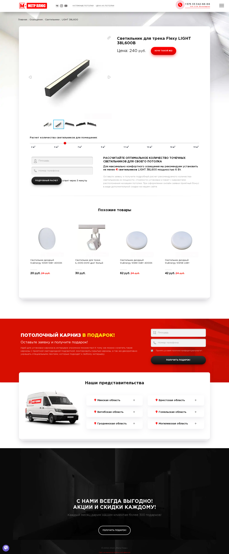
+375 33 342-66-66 (197, 4)
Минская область (108, 400)
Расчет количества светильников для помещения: (63, 138)
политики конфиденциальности (186, 351)
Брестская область (172, 400)
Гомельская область (172, 412)
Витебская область (110, 412)
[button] (109, 37)
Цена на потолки (105, 6)
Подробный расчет (46, 180)
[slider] (65, 143)
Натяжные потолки (83, 6)
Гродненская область (112, 424)
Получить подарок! (178, 360)
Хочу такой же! (164, 51)
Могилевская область (173, 424)
